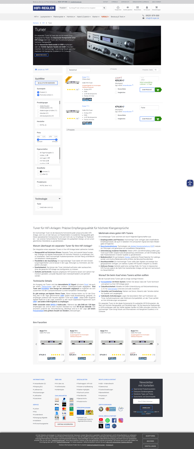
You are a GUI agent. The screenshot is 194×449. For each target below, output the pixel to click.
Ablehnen (150, 441)
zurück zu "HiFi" (43, 70)
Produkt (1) (43, 92)
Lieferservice (38, 389)
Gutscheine (37, 398)
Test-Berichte (82, 395)
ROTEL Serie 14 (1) (46, 185)
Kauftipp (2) (43, 163)
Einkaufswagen (156, 10)
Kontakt (105, 1)
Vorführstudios (60, 386)
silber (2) (45, 174)
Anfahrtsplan (60, 389)
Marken (95, 17)
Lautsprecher (45, 17)
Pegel (86, 284)
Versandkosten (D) (40, 383)
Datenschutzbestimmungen (96, 445)
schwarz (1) (46, 171)
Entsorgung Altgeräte (40, 417)
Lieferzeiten (37, 395)
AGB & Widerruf (156, 1)
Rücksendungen (39, 392)
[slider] (38, 139)
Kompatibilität (106, 282)
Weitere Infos (42, 55)
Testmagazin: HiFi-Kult (85, 383)
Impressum (109, 445)
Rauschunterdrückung (109, 246)
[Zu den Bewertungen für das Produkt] (71, 89)
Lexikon (36, 409)
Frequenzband (38, 311)
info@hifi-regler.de (76, 2)
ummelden (150, 412)
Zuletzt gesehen (127, 10)
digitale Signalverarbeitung (140, 246)
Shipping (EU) (38, 386)
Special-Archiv (82, 398)
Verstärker (45, 289)
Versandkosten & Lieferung (140, 1)
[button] (36, 344)
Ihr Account (147, 10)
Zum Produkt (147, 89)
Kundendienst (38, 414)
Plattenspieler (58, 17)
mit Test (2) (43, 161)
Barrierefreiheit (104, 392)
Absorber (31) (44, 113)
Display (127, 257)
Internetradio (112, 289)
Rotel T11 (85, 77)
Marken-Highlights (83, 389)
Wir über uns (60, 383)
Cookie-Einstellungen (58, 440)
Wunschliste (137, 10)
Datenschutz (125, 1)
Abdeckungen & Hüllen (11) (48, 110)
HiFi (35, 17)
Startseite (36, 23)
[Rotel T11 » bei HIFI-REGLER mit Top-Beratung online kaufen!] (72, 111)
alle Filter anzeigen (47, 83)
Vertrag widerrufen (65, 424)
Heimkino (70, 17)
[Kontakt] (148, 15)
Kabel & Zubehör (83, 17)
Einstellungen (150, 446)
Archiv (144, 413)
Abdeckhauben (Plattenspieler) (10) (46, 107)
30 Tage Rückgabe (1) (47, 153)
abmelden (140, 412)
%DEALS (104, 17)
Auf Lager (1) (44, 158)
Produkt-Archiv (82, 401)
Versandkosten (127, 85)
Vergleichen (118, 10)
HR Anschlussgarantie (41, 423)
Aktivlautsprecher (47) (47, 116)
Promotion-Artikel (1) (46, 95)
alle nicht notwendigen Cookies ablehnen (119, 442)
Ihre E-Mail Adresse (145, 401)
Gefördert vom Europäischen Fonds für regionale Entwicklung (85, 419)
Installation (37, 420)
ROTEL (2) (43, 125)
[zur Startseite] (44, 8)
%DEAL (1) (43, 155)
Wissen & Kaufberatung (85, 386)
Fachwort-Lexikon (83, 392)
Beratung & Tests (117, 17)
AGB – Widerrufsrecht (107, 383)
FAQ (35, 412)
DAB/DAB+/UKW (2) (46, 207)
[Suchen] (104, 8)
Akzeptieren (150, 436)
